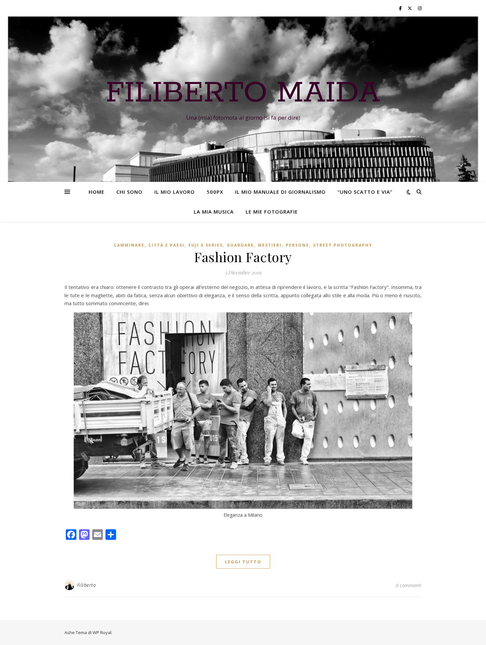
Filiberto (86, 585)
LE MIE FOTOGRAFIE (272, 211)
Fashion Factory (243, 256)
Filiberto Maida (243, 93)
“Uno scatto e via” (365, 191)
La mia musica (214, 211)
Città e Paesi (166, 245)
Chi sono (129, 191)
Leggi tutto (243, 562)
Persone (297, 245)
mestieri (270, 245)
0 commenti (409, 585)
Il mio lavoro (174, 191)
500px (215, 191)
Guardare (240, 245)
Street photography (342, 245)
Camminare (129, 245)
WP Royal (102, 632)
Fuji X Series (205, 245)
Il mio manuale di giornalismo (280, 191)
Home (96, 191)
